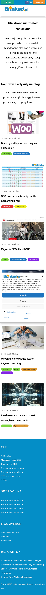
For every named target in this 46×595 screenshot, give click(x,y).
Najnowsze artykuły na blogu (21, 84)
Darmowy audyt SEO (10, 532)
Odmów (23, 301)
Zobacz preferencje (23, 307)
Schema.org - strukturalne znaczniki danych (21, 561)
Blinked (3, 584)
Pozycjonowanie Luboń (12, 508)
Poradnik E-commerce (21, 154)
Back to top (2, 593)
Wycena (39, 2)
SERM (4, 480)
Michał (16, 138)
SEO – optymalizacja (10, 476)
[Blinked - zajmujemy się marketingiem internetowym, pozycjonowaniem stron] (16, 8)
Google (5, 260)
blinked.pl (31, 67)
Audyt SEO (6, 456)
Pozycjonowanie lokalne (12, 472)
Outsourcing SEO (9, 464)
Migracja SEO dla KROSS (15, 249)
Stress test (6, 541)
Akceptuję (23, 295)
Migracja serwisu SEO (11, 460)
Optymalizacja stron (29, 369)
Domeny (5, 536)
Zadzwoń (7, 2)
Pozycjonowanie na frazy (12, 468)
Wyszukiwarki (33, 260)
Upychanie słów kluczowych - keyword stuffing (22, 565)
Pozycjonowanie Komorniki (13, 504)
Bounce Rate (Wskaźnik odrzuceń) (17, 577)
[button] (43, 276)
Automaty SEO (7, 207)
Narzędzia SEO (20, 207)
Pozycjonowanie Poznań (12, 512)
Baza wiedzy (6, 154)
